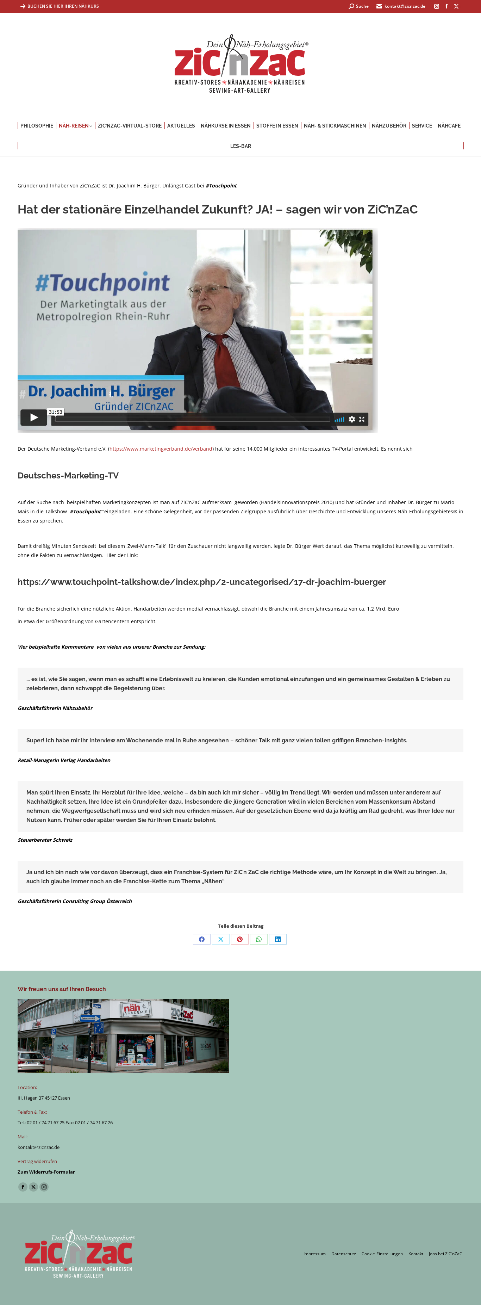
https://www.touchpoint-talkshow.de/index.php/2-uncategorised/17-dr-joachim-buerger (202, 582)
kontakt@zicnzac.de (405, 6)
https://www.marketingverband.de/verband (161, 448)
